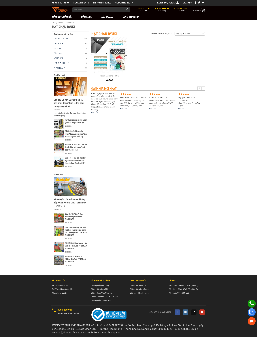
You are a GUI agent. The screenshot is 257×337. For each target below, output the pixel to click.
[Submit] (127, 9)
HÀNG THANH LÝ (61, 63)
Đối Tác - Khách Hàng (139, 293)
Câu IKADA (107, 16)
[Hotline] (252, 304)
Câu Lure (86, 16)
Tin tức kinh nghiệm (102, 3)
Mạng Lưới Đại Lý (59, 293)
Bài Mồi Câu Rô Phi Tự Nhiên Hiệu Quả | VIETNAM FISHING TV (75, 259)
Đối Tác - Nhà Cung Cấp (62, 289)
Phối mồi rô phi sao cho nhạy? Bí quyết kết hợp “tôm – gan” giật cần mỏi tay (76, 134)
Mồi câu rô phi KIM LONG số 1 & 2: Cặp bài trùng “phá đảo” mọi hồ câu (76, 147)
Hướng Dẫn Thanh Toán (101, 300)
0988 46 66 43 (181, 9)
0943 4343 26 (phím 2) (188, 289)
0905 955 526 (183, 293)
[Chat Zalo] (252, 312)
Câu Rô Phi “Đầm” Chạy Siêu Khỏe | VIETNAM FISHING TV (74, 216)
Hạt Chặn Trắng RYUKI (109, 76)
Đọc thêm (94, 112)
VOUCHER (58, 58)
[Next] (203, 88)
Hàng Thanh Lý (131, 16)
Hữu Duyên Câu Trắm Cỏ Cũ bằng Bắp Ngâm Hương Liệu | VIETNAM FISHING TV (70, 202)
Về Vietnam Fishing (60, 3)
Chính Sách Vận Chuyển (101, 293)
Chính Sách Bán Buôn (139, 289)
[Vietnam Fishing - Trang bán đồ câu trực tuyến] (60, 9)
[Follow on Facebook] (195, 3)
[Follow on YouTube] (203, 3)
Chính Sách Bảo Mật (99, 289)
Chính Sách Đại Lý (138, 285)
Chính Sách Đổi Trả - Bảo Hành (104, 297)
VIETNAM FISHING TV (124, 3)
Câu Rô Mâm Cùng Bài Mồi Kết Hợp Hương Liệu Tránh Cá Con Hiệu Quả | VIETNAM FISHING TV (76, 231)
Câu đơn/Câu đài (62, 16)
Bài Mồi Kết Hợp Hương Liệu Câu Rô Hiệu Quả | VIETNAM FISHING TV (76, 246)
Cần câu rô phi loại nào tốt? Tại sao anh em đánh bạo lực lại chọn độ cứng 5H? (75, 160)
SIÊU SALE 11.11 (61, 48)
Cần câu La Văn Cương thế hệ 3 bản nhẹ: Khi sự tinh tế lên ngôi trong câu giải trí (69, 102)
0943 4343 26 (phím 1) (188, 285)
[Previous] (199, 88)
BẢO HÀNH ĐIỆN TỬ (81, 3)
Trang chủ (56, 22)
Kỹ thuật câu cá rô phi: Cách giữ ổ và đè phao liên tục (76, 121)
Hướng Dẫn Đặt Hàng (100, 285)
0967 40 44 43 (163, 9)
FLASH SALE (59, 68)
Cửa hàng (187, 3)
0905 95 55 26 (144, 9)
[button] (168, 3)
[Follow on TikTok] (199, 3)
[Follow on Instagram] (185, 312)
